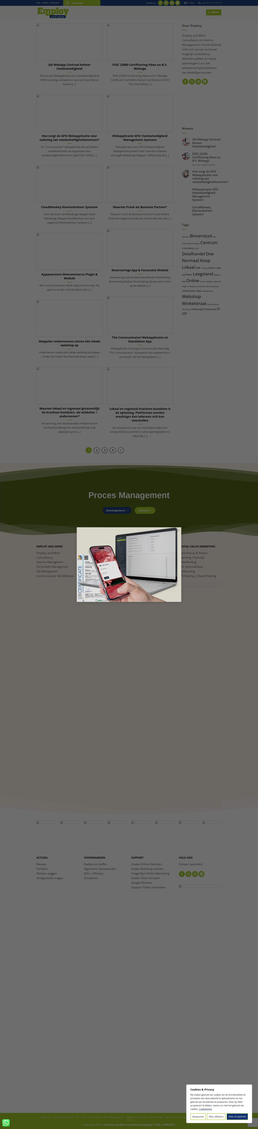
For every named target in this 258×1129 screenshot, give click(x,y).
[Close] (249, 1087)
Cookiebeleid (205, 1109)
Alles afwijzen (216, 1116)
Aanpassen (198, 1116)
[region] (219, 1104)
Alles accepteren (237, 1116)
